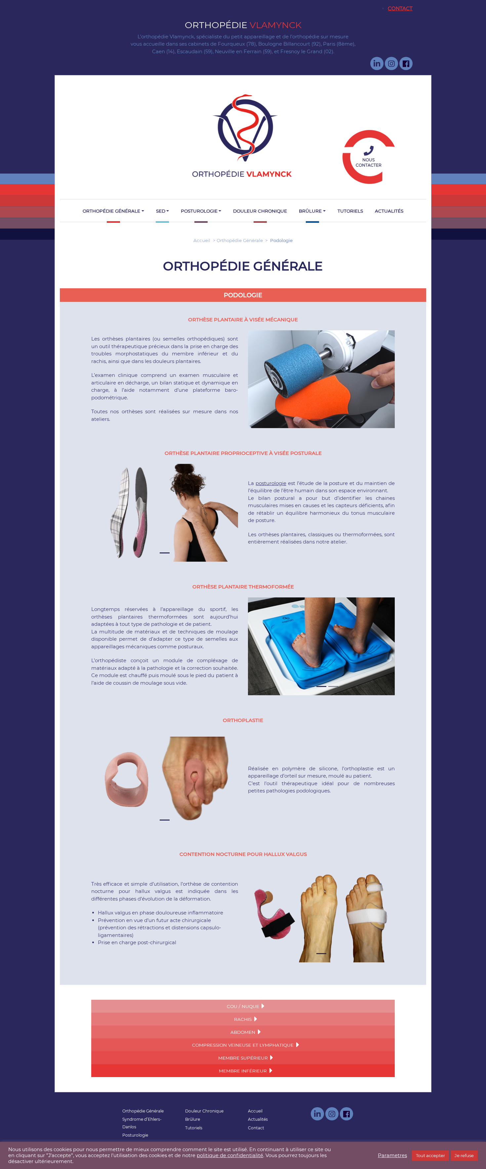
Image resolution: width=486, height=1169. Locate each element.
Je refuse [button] (464, 1155)
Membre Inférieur (243, 1070)
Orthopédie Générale (111, 211)
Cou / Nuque (243, 1006)
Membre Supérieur (243, 1058)
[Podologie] (243, 135)
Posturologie (199, 211)
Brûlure (310, 211)
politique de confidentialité (230, 1155)
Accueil (201, 240)
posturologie (271, 483)
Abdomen (242, 1032)
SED (160, 211)
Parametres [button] (392, 1155)
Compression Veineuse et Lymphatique (243, 1045)
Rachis (243, 1019)
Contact (400, 8)
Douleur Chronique (260, 211)
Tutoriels (350, 211)
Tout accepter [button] (430, 1155)
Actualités (389, 211)
